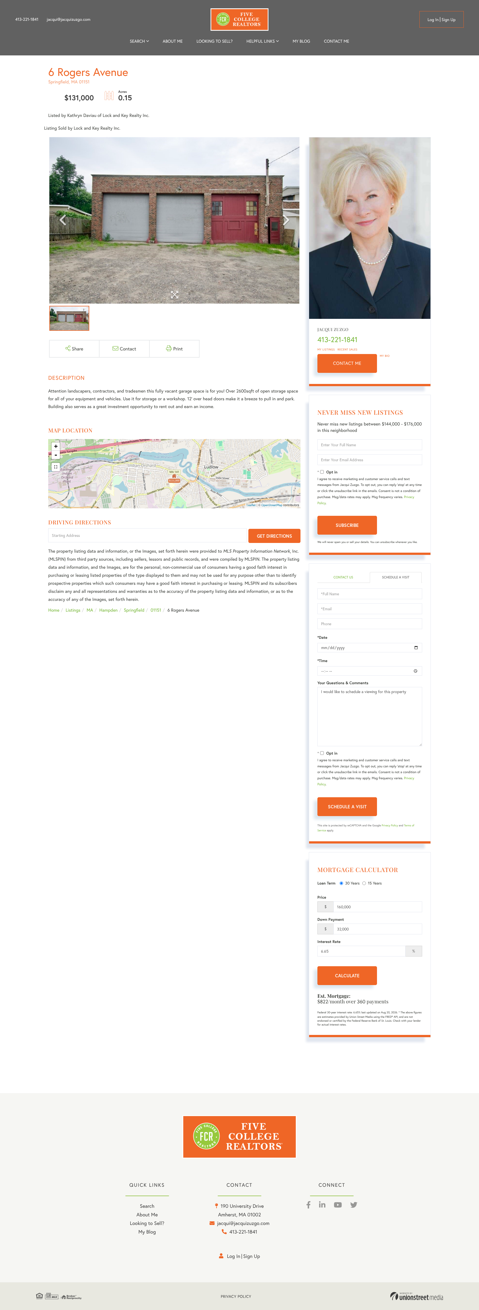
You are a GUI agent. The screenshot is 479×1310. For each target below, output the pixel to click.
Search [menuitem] (137, 41)
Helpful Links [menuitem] (260, 41)
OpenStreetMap (271, 505)
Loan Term (326, 883)
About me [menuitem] (173, 41)
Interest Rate (328, 941)
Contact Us (343, 577)
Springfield (134, 610)
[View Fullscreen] (56, 467)
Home (53, 610)
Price (321, 897)
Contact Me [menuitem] (336, 41)
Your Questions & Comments (342, 682)
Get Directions (274, 536)
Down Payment (330, 919)
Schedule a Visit (395, 577)
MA (90, 610)
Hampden (108, 610)
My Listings (326, 349)
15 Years (375, 883)
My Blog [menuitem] (301, 41)
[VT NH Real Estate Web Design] (416, 1296)
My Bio (385, 356)
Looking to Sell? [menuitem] (215, 41)
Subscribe (347, 525)
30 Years (352, 883)
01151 (156, 610)
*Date (322, 637)
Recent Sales (348, 349)
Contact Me (347, 363)
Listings (73, 610)
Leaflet (251, 505)
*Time (322, 660)
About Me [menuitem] (147, 1214)
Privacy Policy (390, 825)
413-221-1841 (27, 19)
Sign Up (449, 19)
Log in (433, 19)
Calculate (347, 975)
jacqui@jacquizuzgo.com (69, 19)
